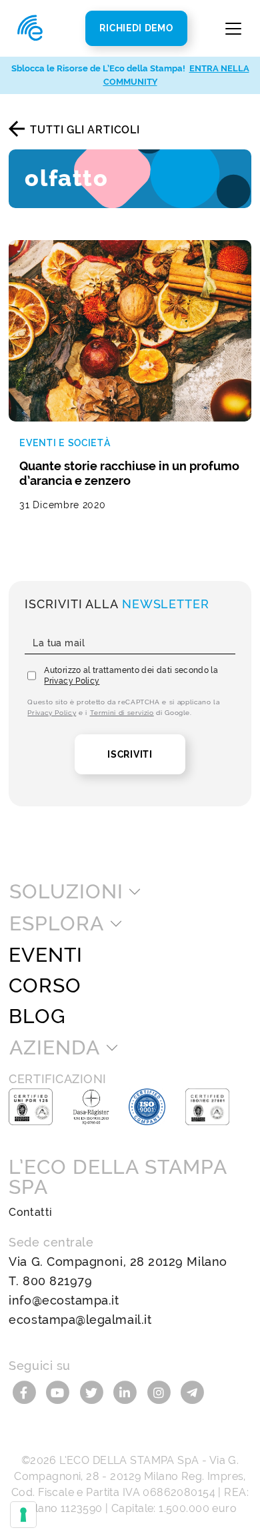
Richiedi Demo (136, 28)
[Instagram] (161, 1392)
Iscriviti (129, 754)
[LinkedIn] (127, 1392)
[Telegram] (192, 1392)
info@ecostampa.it (64, 1300)
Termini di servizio (122, 712)
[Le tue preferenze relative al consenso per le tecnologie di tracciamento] (23, 1514)
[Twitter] (93, 1392)
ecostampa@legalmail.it (80, 1320)
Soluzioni (66, 891)
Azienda (54, 1047)
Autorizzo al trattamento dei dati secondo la (131, 676)
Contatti (30, 1212)
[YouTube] (60, 1392)
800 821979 (57, 1281)
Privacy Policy (71, 681)
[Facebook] (26, 1392)
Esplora (56, 923)
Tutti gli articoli (84, 129)
